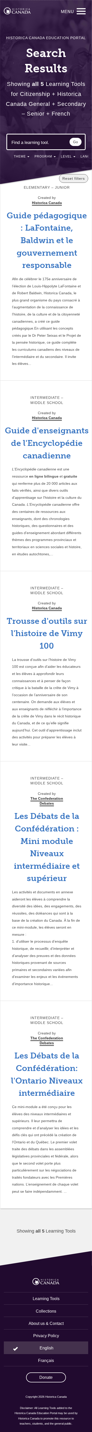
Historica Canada (47, 418)
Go (75, 142)
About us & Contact (46, 1323)
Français (46, 1360)
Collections (46, 1311)
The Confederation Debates (46, 800)
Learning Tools (46, 1298)
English (46, 1348)
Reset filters (73, 178)
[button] (21, 157)
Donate (46, 1377)
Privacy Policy (46, 1336)
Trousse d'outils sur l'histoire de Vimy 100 (47, 633)
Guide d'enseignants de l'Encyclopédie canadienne (47, 443)
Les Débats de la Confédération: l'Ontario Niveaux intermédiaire (47, 1074)
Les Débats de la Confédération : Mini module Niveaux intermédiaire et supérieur (47, 847)
